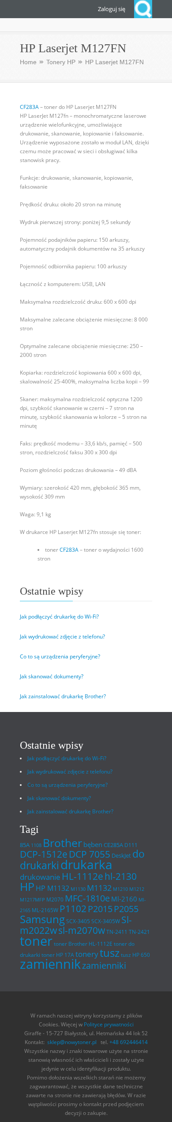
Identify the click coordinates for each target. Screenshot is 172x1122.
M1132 (99, 887)
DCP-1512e (43, 854)
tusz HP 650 (135, 955)
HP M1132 (52, 888)
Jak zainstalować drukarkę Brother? (63, 696)
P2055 (126, 909)
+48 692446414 (128, 1042)
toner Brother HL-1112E (83, 944)
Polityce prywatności (109, 1024)
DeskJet (121, 855)
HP (27, 886)
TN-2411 (116, 932)
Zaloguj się (111, 9)
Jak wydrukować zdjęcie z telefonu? (62, 636)
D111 (131, 845)
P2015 (100, 908)
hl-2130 (121, 876)
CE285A (113, 845)
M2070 (55, 899)
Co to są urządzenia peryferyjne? (60, 656)
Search (143, 9)
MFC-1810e (87, 898)
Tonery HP (60, 62)
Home (28, 62)
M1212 (136, 889)
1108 (36, 845)
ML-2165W (45, 910)
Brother (62, 842)
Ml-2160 (124, 898)
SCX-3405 (78, 921)
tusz (110, 952)
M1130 (78, 889)
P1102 (73, 908)
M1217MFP (32, 900)
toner (36, 941)
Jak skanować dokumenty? (51, 676)
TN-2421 (139, 932)
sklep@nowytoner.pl (72, 1042)
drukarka (86, 864)
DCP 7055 (89, 854)
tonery (86, 954)
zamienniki (104, 965)
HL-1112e (82, 876)
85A (25, 845)
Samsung (42, 919)
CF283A (29, 107)
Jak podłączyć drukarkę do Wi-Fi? (59, 616)
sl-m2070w (81, 930)
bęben (92, 844)
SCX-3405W (105, 921)
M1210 (120, 889)
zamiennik (50, 964)
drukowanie (40, 876)
